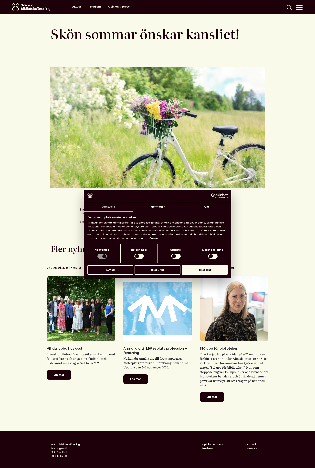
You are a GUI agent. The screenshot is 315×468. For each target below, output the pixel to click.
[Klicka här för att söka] (289, 7)
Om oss (252, 448)
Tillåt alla (205, 270)
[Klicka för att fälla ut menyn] (299, 7)
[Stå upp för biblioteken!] (234, 308)
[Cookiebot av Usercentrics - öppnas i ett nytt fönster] (213, 195)
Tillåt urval (157, 270)
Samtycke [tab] (108, 206)
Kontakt (252, 444)
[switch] (139, 256)
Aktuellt (77, 7)
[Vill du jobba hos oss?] (81, 308)
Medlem (95, 7)
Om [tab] (206, 206)
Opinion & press (119, 7)
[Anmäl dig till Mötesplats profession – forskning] (157, 308)
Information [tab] (157, 206)
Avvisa (110, 270)
